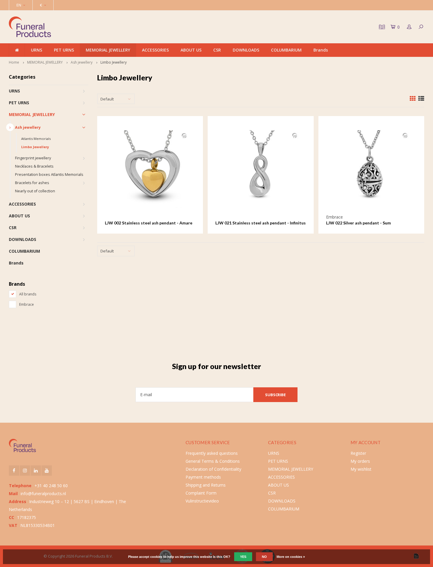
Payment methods (203, 477)
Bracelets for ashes (32, 182)
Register (358, 453)
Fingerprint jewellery (33, 158)
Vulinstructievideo (202, 501)
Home (14, 62)
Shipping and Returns (206, 485)
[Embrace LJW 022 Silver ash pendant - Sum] (371, 169)
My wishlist (361, 469)
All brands (27, 294)
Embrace (26, 304)
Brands (320, 50)
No (264, 556)
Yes (243, 556)
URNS (36, 50)
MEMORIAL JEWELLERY (108, 50)
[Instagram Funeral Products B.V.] (25, 470)
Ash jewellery (81, 62)
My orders (360, 461)
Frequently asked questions (212, 453)
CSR (217, 50)
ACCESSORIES (155, 50)
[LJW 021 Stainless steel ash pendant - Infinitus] (260, 169)
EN (18, 5)
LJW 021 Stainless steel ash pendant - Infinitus (260, 222)
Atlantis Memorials (36, 138)
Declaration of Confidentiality (213, 469)
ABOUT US (191, 50)
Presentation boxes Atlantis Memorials (49, 174)
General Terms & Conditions (213, 461)
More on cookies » (291, 556)
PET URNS (64, 50)
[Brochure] (381, 27)
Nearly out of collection (35, 191)
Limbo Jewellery (113, 62)
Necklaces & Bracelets (34, 166)
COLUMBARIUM (286, 50)
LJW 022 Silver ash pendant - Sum (358, 222)
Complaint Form (201, 493)
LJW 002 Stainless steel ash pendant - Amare (148, 222)
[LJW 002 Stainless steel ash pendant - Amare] (150, 169)
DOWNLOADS (246, 50)
